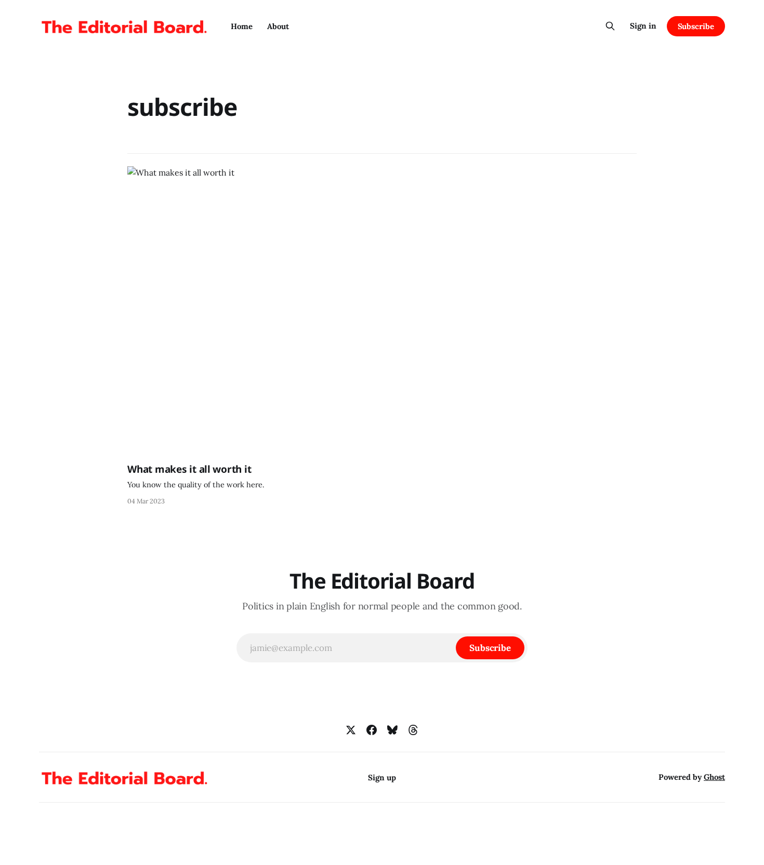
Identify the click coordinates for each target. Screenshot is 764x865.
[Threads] (413, 730)
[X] (351, 730)
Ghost (714, 777)
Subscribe (696, 26)
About (278, 26)
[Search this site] (610, 26)
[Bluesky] (392, 730)
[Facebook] (371, 730)
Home (242, 26)
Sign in (643, 26)
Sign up (382, 777)
